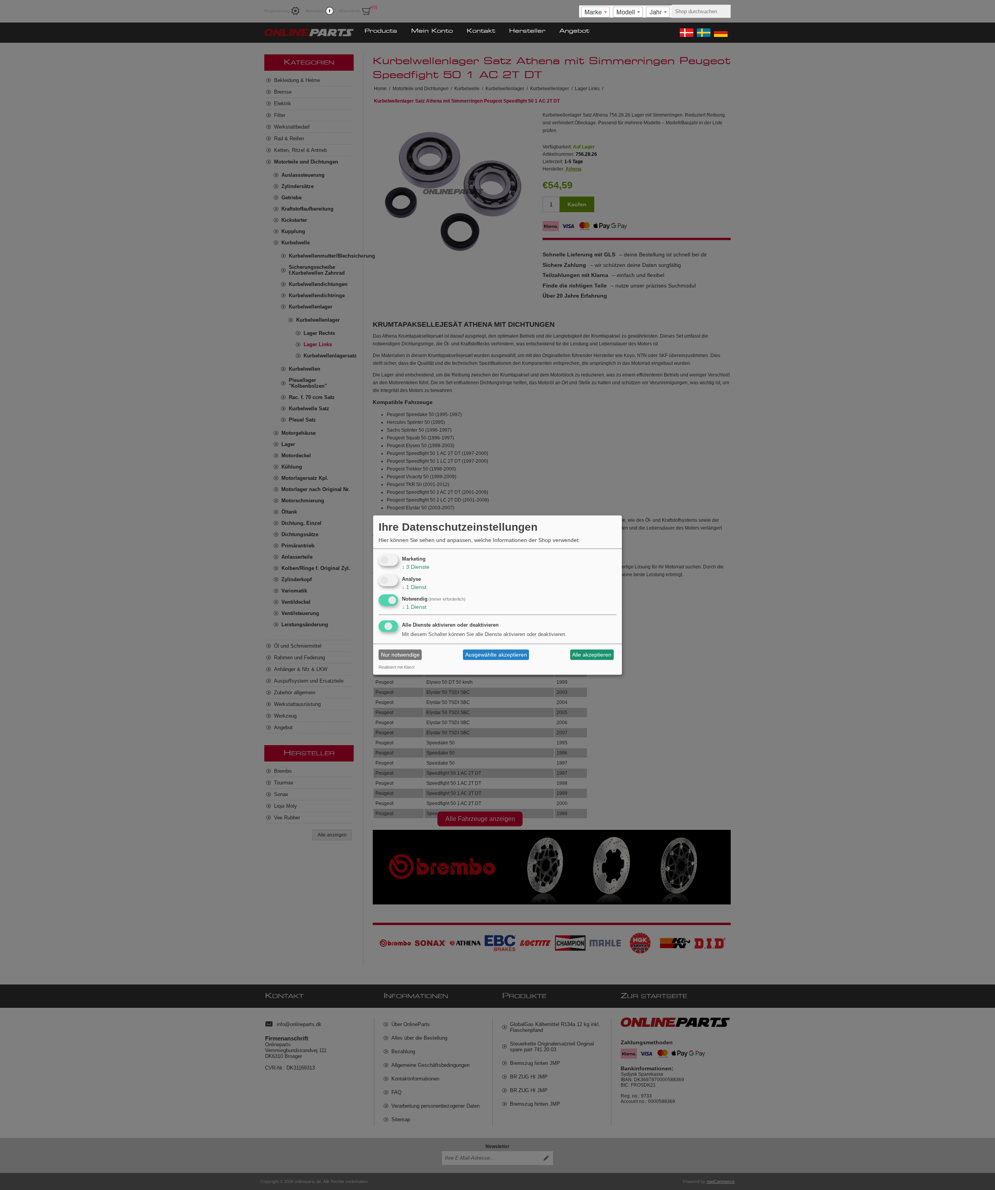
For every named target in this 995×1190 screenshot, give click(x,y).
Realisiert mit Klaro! (397, 667)
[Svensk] (703, 32)
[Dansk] (686, 32)
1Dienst (414, 587)
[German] (720, 32)
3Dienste (415, 567)
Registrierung (277, 11)
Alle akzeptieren (591, 655)
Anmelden (314, 11)
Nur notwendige (400, 655)
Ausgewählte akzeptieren (496, 655)
